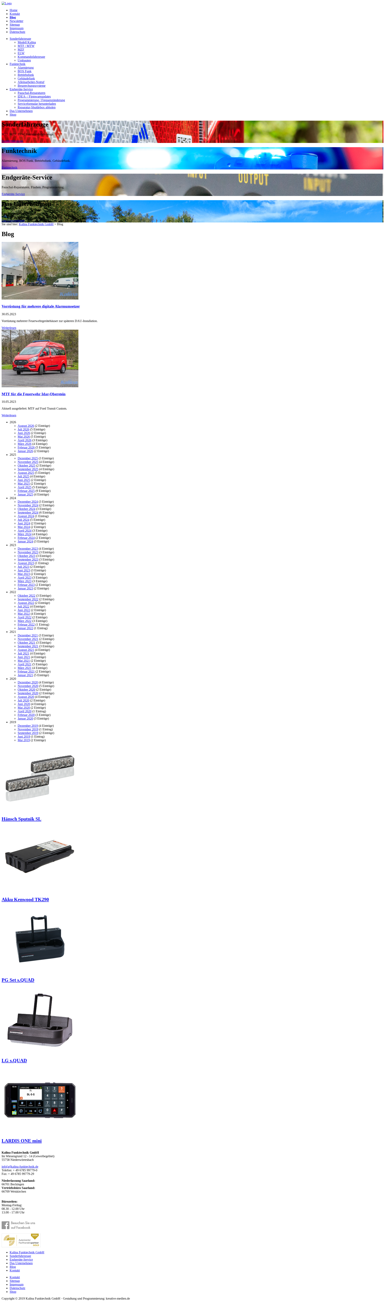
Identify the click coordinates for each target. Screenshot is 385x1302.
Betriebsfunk (26, 74)
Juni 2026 (24, 433)
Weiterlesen (9, 327)
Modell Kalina (27, 42)
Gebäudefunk (26, 78)
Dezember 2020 (28, 682)
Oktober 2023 (26, 556)
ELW (21, 53)
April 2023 (24, 577)
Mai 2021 (24, 660)
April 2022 (24, 617)
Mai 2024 (24, 527)
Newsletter (16, 21)
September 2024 (28, 512)
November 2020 (28, 686)
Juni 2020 (24, 704)
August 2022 (26, 603)
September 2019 (28, 733)
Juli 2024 (23, 519)
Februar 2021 (26, 671)
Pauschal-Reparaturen (31, 93)
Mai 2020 (24, 707)
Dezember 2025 (28, 458)
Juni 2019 (24, 736)
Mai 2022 (24, 613)
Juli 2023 (23, 566)
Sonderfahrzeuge (20, 38)
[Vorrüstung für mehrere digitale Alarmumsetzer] (40, 298)
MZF (21, 49)
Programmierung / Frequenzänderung (41, 100)
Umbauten (24, 60)
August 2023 (26, 563)
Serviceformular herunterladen (37, 103)
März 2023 (24, 581)
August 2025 (26, 472)
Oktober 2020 (26, 689)
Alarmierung (26, 67)
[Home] (7, 3)
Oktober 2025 (26, 465)
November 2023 (28, 552)
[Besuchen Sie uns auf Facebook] (21, 1225)
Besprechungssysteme (32, 85)
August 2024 (26, 516)
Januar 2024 (25, 541)
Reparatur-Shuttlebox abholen (37, 107)
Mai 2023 (24, 574)
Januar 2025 (25, 494)
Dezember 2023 (28, 548)
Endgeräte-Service (21, 89)
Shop (13, 114)
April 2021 (24, 664)
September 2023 (28, 559)
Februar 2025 (26, 490)
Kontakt (15, 13)
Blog (13, 17)
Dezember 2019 (28, 725)
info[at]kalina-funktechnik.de (20, 1166)
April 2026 (24, 440)
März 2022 (24, 621)
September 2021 (28, 646)
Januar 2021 (25, 675)
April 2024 (24, 530)
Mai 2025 (24, 483)
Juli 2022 (23, 606)
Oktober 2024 (26, 509)
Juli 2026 (23, 429)
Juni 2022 (24, 610)
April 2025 (24, 487)
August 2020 (26, 696)
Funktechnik (17, 64)
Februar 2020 (26, 715)
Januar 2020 (25, 718)
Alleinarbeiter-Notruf (31, 82)
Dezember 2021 (28, 635)
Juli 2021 (23, 653)
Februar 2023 (26, 584)
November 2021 (28, 639)
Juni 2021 (24, 657)
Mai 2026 (24, 436)
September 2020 (28, 693)
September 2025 (28, 469)
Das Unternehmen (21, 111)
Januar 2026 (25, 451)
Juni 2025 (24, 480)
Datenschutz (17, 32)
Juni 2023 (24, 570)
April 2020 (24, 711)
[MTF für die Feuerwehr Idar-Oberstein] (40, 386)
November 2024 (28, 505)
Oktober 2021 (26, 642)
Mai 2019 (24, 740)
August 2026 (26, 425)
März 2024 (24, 534)
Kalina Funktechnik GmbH (36, 224)
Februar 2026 (26, 447)
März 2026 (24, 444)
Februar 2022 (26, 624)
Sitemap (15, 24)
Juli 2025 (23, 476)
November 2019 (28, 729)
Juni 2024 (24, 523)
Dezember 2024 (28, 501)
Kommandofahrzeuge (31, 56)
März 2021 (24, 668)
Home (13, 10)
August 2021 (26, 650)
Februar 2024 (26, 537)
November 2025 (28, 462)
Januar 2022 (25, 628)
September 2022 (28, 599)
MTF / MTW (26, 46)
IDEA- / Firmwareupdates (34, 96)
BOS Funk (24, 71)
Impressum (16, 28)
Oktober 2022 (26, 595)
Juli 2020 (23, 700)
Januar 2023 (25, 588)
